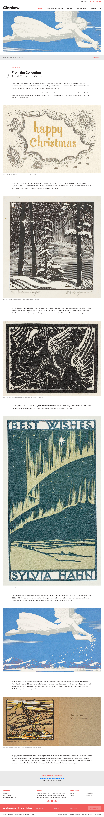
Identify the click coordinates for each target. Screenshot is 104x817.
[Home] (11, 7)
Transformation (82, 8)
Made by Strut (97, 814)
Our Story (70, 8)
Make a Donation (96, 1)
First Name (39, 808)
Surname (55, 808)
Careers (72, 793)
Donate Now (89, 793)
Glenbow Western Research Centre (12, 814)
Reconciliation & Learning (55, 8)
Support (93, 8)
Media (72, 795)
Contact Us (88, 795)
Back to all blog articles (13, 57)
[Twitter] (48, 801)
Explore (40, 8)
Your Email (73, 808)
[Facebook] (52, 801)
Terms (32, 814)
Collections (95, 57)
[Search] (100, 8)
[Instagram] (56, 801)
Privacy (27, 814)
